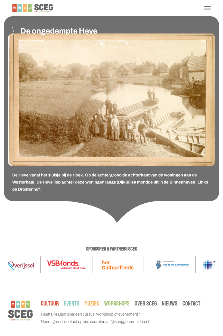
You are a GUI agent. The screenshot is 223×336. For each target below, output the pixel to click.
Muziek (91, 303)
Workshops (117, 303)
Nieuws (170, 303)
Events (71, 303)
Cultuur (50, 303)
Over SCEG (146, 303)
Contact (191, 303)
